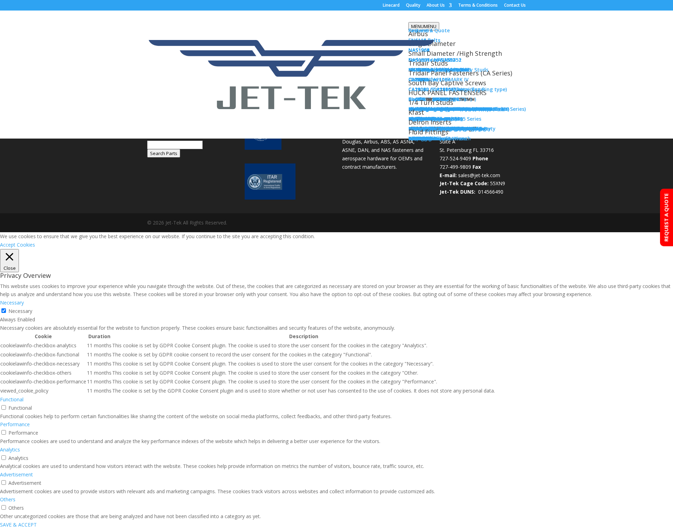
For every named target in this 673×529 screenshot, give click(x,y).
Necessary (20, 311)
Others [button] (7, 499)
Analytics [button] (10, 449)
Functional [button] (11, 399)
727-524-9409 (455, 158)
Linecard (391, 5)
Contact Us (515, 5)
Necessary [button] (12, 302)
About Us (436, 5)
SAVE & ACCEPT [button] (18, 524)
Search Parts (163, 153)
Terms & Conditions (478, 5)
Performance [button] (15, 424)
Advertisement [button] (16, 474)
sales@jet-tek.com (479, 175)
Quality (413, 5)
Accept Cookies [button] (17, 244)
